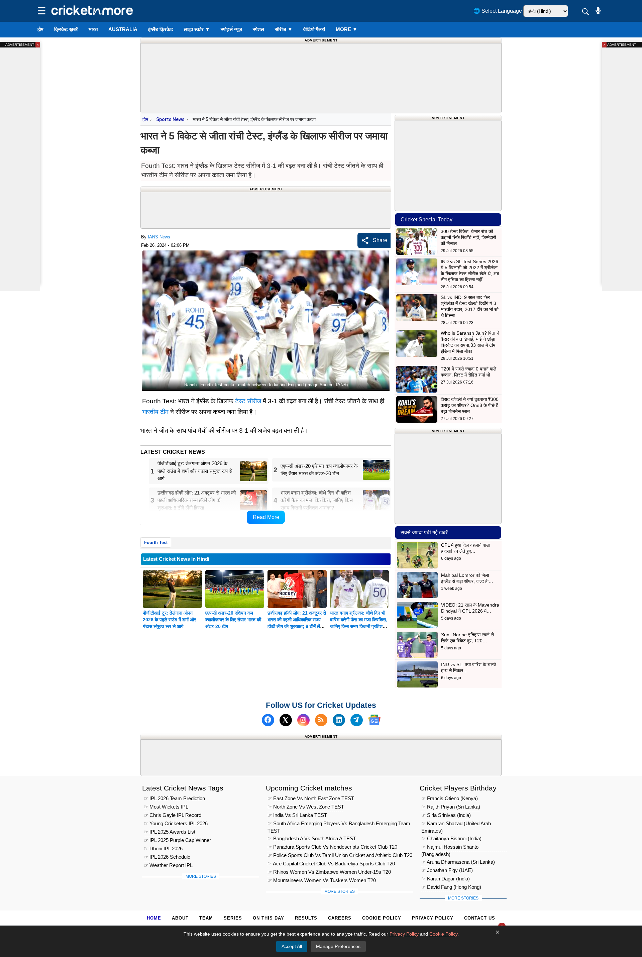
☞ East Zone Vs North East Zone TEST (311, 798)
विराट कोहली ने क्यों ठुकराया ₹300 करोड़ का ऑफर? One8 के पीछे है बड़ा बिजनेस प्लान (470, 405)
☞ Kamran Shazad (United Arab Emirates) (456, 824)
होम (40, 29)
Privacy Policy (432, 918)
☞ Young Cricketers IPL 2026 (176, 823)
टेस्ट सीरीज (248, 401)
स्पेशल (258, 29)
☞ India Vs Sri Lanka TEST (297, 815)
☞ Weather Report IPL (168, 865)
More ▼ (346, 29)
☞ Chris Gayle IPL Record (172, 815)
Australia (122, 29)
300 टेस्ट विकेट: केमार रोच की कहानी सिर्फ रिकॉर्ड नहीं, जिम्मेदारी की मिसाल (468, 237)
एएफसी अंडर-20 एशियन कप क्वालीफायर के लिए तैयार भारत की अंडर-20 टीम (233, 619)
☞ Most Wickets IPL (166, 807)
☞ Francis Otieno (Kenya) (449, 798)
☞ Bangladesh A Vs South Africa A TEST (312, 838)
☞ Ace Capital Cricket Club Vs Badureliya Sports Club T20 (331, 863)
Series (233, 918)
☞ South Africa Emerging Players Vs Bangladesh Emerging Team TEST (339, 824)
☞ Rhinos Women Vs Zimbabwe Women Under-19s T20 (329, 872)
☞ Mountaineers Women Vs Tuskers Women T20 (322, 880)
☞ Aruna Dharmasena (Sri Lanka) (458, 862)
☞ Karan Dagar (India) (445, 878)
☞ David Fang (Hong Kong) (451, 887)
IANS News (159, 236)
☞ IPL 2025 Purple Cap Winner (177, 840)
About (180, 918)
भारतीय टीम (155, 411)
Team (206, 918)
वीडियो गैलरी (314, 29)
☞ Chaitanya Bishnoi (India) (451, 838)
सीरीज (284, 29)
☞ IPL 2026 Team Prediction (174, 798)
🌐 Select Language (497, 11)
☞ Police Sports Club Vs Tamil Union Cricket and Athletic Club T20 (340, 855)
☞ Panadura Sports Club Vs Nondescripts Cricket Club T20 (332, 847)
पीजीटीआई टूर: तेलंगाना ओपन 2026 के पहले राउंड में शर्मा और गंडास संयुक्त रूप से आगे (169, 619)
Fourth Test (156, 542)
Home (154, 918)
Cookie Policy (381, 918)
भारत (93, 29)
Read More (266, 517)
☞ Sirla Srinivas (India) (446, 815)
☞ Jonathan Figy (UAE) (447, 870)
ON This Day (268, 918)
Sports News (170, 119)
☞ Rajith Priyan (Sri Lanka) (450, 807)
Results (306, 918)
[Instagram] (303, 720)
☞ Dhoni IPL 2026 (163, 848)
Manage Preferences (338, 946)
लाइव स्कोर (197, 29)
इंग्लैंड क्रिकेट (160, 29)
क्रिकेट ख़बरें (66, 29)
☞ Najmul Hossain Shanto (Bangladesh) (449, 848)
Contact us (479, 918)
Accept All (292, 946)
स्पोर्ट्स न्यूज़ (231, 29)
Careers (339, 918)
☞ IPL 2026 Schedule (167, 857)
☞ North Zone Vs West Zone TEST (306, 807)
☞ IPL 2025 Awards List (169, 832)
